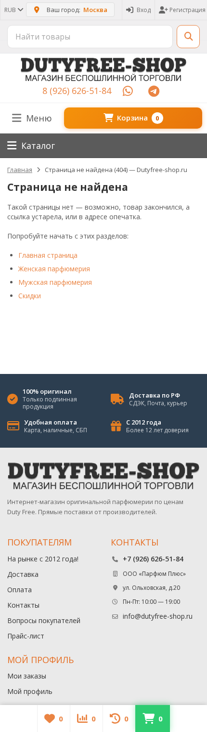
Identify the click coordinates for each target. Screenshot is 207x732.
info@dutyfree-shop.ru (158, 616)
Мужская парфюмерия (55, 282)
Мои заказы (26, 675)
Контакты (23, 605)
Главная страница (48, 255)
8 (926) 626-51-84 (76, 90)
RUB (10, 10)
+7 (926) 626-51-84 (153, 558)
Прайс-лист (25, 635)
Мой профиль (29, 691)
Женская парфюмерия (54, 268)
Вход (144, 10)
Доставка (23, 574)
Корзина (138, 117)
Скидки (29, 295)
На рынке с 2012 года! (42, 558)
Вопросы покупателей (43, 620)
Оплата (19, 589)
